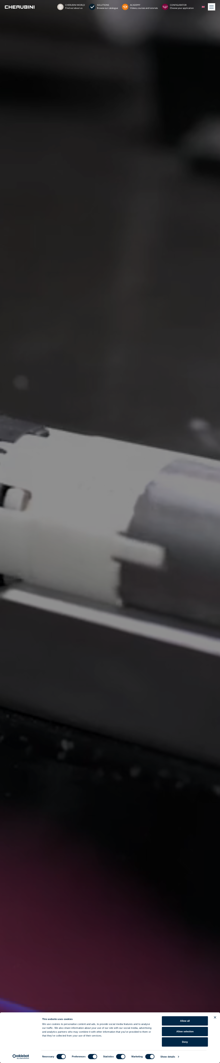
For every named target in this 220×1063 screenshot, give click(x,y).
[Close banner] (215, 1017)
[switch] (92, 1056)
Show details (167, 1056)
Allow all (185, 1020)
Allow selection (185, 1031)
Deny (185, 1042)
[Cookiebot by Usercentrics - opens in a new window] (21, 1056)
